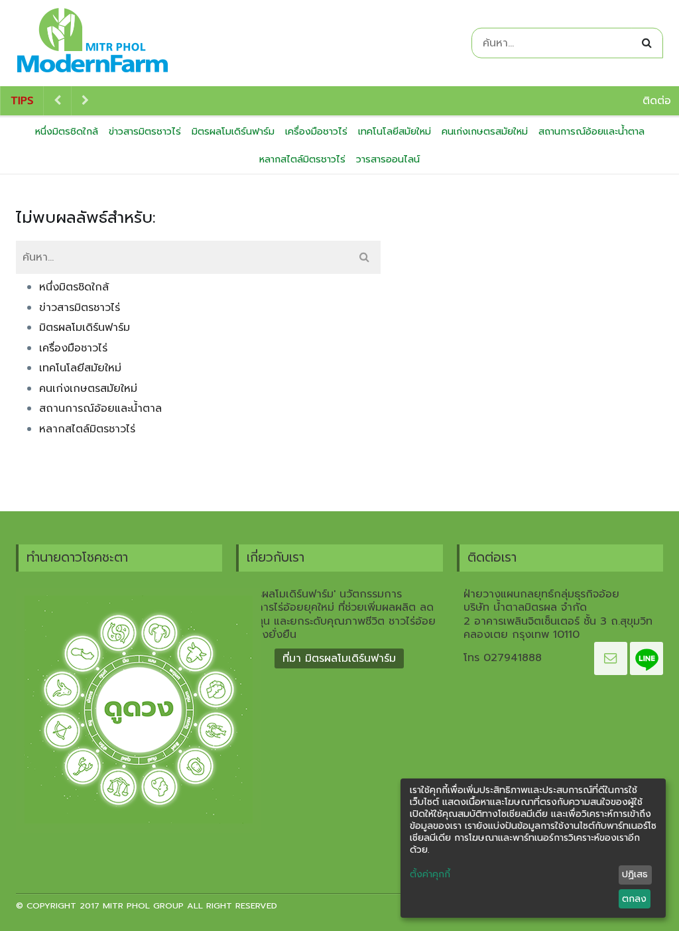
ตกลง (634, 899)
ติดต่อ (657, 101)
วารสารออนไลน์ (388, 159)
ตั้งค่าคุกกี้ (430, 875)
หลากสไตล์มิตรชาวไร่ (302, 159)
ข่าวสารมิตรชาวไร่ (145, 131)
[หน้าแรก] (92, 43)
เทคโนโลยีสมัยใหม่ (394, 131)
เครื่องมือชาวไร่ (316, 131)
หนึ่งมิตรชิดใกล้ (66, 131)
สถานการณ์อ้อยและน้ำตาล (591, 131)
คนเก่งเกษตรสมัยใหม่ (485, 131)
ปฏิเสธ (635, 874)
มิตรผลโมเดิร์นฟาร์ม (233, 131)
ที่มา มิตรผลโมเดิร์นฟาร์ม (339, 658)
